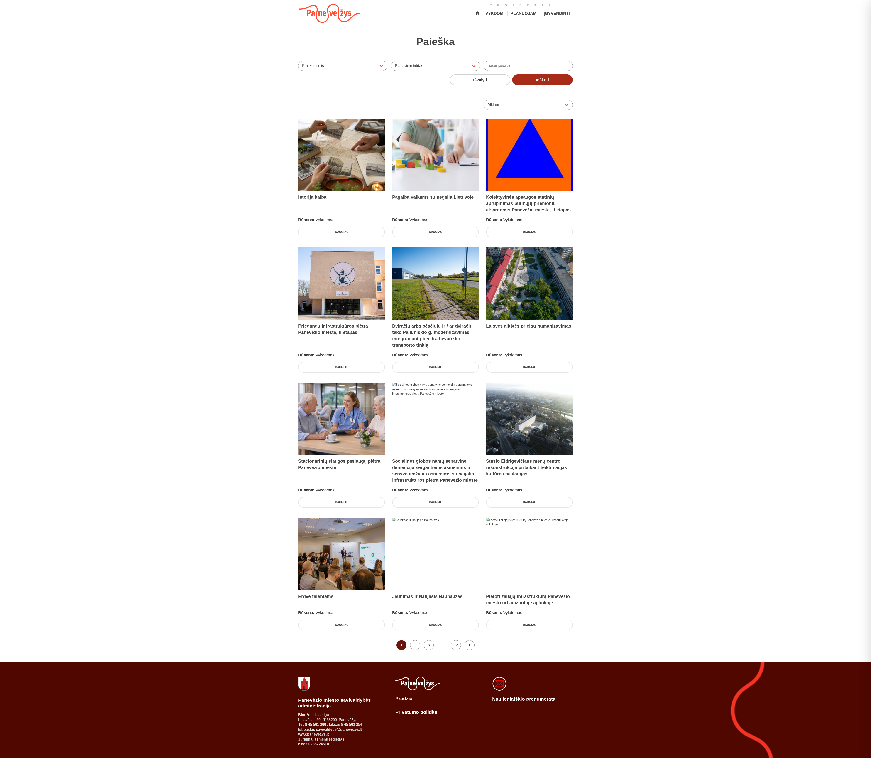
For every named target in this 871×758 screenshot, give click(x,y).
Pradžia (404, 698)
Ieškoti (542, 80)
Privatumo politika (416, 712)
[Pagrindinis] (477, 13)
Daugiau (341, 232)
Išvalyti (480, 80)
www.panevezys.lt (313, 734)
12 (456, 645)
